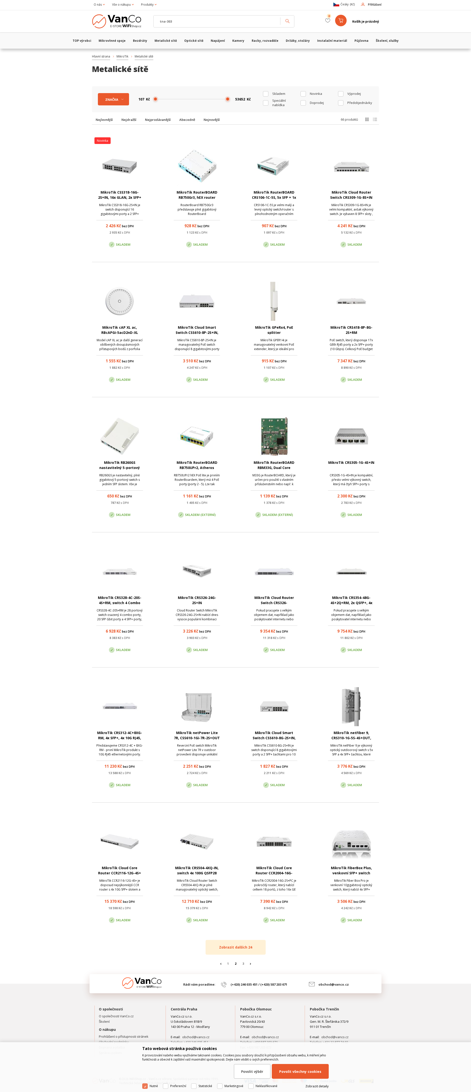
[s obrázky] (375, 119)
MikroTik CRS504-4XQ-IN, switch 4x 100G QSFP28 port (197, 872)
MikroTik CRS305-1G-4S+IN (351, 462)
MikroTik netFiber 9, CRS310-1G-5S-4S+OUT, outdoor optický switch (351, 737)
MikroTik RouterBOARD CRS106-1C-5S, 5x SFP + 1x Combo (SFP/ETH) (274, 197)
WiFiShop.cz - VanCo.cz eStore (120, 21)
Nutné (154, 1086)
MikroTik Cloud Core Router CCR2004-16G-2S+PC (274, 872)
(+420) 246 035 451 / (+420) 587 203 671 (259, 984)
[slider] (155, 99)
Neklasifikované (266, 1086)
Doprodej (317, 102)
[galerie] (367, 119)
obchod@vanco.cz (333, 984)
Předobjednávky (359, 102)
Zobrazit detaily (317, 1086)
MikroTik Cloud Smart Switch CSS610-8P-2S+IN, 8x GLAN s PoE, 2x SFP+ (197, 332)
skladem (278, 93)
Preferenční (178, 1086)
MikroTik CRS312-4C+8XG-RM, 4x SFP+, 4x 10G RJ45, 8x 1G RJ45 (119, 737)
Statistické (205, 1086)
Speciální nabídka (279, 102)
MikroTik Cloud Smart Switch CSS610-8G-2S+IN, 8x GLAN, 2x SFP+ (274, 737)
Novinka (316, 93)
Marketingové (233, 1086)
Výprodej (354, 93)
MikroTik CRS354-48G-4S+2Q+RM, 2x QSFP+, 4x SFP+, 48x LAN (351, 602)
